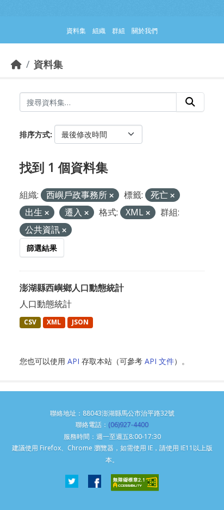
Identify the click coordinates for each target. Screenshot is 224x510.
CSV (30, 322)
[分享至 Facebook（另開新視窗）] (94, 482)
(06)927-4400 (128, 424)
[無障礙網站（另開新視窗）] (134, 482)
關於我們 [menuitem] (145, 30)
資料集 (48, 64)
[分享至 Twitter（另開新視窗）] (72, 482)
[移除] (111, 196)
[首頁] (16, 64)
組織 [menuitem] (98, 30)
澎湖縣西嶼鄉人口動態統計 (72, 288)
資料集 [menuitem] (76, 30)
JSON (80, 322)
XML (54, 322)
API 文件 (159, 361)
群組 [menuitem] (118, 30)
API (73, 361)
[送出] (190, 102)
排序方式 (35, 134)
